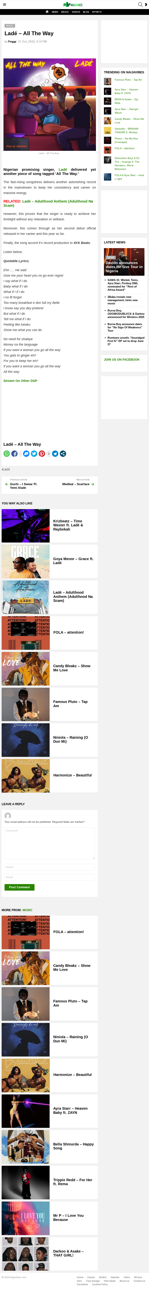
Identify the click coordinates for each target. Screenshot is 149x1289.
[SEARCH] (140, 4)
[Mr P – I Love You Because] (26, 1218)
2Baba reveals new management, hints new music (123, 300)
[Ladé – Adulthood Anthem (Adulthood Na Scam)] (26, 597)
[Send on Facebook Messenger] (26, 453)
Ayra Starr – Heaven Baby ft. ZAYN (70, 1110)
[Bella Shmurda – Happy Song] (26, 1147)
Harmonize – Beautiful (72, 775)
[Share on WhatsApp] (6, 453)
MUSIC (65, 12)
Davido (91, 1277)
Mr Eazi (138, 1277)
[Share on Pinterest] (42, 453)
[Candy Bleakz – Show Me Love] (26, 669)
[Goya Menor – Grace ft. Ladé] (26, 561)
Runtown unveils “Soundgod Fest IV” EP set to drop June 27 (126, 341)
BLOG (86, 12)
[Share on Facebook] (14, 453)
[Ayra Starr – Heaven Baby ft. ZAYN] (26, 1111)
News (110, 257)
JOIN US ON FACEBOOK (122, 359)
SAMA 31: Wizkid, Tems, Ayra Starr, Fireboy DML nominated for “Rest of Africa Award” (123, 284)
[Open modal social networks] (63, 453)
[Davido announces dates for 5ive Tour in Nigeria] (124, 262)
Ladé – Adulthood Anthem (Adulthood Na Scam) (73, 596)
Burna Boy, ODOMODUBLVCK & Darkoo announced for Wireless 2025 (126, 314)
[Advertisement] (126, 41)
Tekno (126, 1277)
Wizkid (102, 1277)
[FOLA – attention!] (26, 633)
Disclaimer (82, 1284)
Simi (79, 1281)
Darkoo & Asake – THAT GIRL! (68, 1253)
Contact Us (139, 1281)
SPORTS (97, 12)
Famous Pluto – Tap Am (128, 79)
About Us (124, 1281)
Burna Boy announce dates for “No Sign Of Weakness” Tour (125, 327)
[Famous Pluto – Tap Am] (26, 704)
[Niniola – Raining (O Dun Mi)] (26, 740)
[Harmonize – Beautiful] (26, 776)
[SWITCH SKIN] (145, 4)
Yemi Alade (109, 1281)
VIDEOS (76, 12)
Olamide (114, 1277)
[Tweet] (34, 453)
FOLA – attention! (68, 632)
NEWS (55, 12)
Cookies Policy (100, 1284)
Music (27, 910)
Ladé (63, 170)
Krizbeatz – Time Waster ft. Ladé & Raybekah (68, 525)
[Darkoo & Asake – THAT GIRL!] (26, 1254)
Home (80, 1277)
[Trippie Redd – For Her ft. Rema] (26, 1182)
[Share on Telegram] (55, 453)
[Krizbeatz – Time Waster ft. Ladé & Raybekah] (26, 526)
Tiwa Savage (93, 1281)
